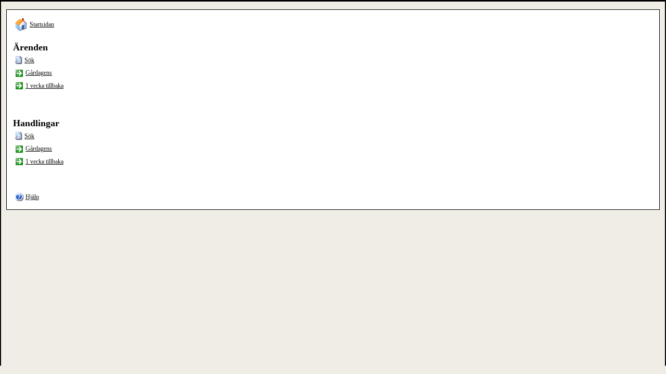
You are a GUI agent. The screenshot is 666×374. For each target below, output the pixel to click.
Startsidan (42, 24)
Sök (29, 60)
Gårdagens (38, 72)
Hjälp (32, 197)
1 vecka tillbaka (44, 85)
